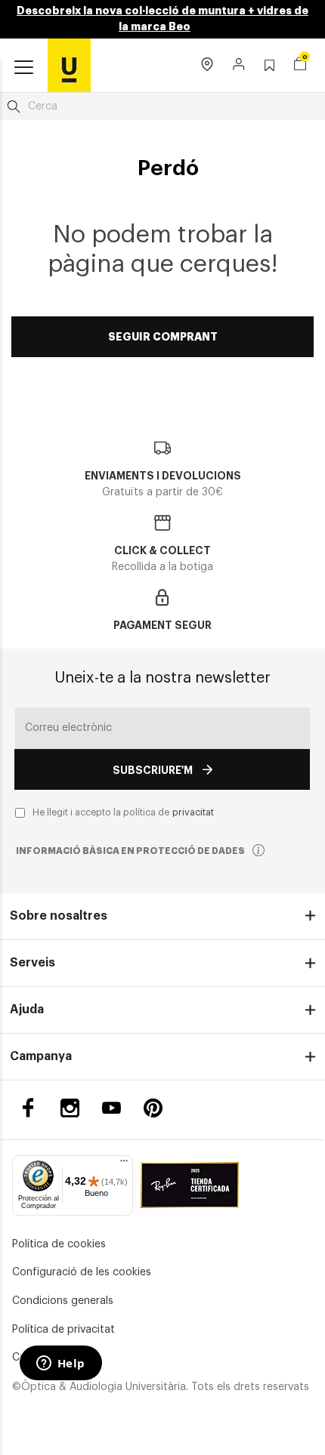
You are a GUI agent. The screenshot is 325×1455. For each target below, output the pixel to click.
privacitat (193, 812)
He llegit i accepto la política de (123, 812)
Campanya (41, 1056)
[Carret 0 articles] (300, 66)
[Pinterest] (153, 1108)
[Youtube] (111, 1108)
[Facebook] (28, 1108)
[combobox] (162, 106)
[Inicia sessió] (239, 65)
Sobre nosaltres (58, 916)
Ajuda (27, 1009)
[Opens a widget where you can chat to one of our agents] (60, 1364)
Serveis (32, 963)
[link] (69, 65)
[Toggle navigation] (24, 67)
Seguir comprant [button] (163, 336)
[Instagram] (69, 1108)
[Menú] (124, 1164)
